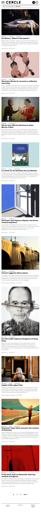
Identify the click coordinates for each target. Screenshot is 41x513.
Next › (26, 494)
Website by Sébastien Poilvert (33, 506)
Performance (12, 123)
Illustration (11, 79)
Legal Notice (20, 505)
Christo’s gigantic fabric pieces (14, 273)
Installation (12, 271)
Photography (12, 337)
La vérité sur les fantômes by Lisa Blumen (19, 171)
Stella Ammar (4, 48)
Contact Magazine (8, 506)
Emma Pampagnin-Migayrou (8, 283)
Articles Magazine (10, 6)
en (34, 2)
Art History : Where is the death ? (15, 38)
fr (37, 2)
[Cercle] (13, 2)
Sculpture (18, 36)
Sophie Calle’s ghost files (12, 385)
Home (4, 6)
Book (10, 169)
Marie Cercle (4, 180)
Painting (11, 36)
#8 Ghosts (3, 36)
